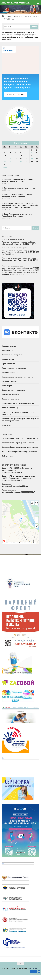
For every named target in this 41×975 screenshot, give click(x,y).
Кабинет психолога (10, 372)
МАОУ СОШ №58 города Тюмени (16, 2)
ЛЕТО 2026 (6, 425)
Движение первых (10, 394)
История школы (9, 346)
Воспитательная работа (12, 355)
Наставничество (9, 381)
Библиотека (7, 456)
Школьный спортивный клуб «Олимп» (19, 451)
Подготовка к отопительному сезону (19, 403)
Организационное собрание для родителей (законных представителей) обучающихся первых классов (20, 205)
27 (21, 161)
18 (10, 158)
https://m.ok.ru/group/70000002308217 (18, 492)
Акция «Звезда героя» (12, 408)
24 (5, 161)
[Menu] (38, 2)
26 (16, 161)
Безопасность (8, 359)
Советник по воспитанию (13, 390)
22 (32, 158)
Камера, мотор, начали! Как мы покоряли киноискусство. (17, 195)
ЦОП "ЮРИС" (33, 968)
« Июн (4, 167)
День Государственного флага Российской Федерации (16, 215)
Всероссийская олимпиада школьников (20, 447)
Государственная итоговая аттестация (20, 438)
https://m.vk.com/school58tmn (15, 486)
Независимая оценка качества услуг (19, 377)
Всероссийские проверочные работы (18, 443)
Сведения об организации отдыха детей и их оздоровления (20, 420)
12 (16, 156)
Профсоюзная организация (14, 368)
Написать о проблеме (15, 94)
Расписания (7, 350)
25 (10, 161)
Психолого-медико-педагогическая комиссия (18, 413)
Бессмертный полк (10, 399)
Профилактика (8, 363)
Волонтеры (7, 386)
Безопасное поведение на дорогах (19, 188)
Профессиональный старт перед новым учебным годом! (17, 180)
